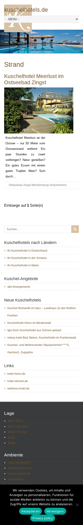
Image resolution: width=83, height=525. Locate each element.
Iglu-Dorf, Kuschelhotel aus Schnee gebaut (34, 330)
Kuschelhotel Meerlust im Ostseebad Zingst (34, 79)
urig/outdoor (16, 479)
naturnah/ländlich (19, 462)
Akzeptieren (30, 511)
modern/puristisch (20, 468)
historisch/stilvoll (19, 473)
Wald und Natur (18, 426)
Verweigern (55, 511)
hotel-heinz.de (16, 373)
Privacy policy (43, 518)
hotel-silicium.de (17, 381)
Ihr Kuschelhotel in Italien (23, 265)
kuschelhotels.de (26, 10)
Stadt (11, 437)
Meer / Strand (17, 432)
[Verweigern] (77, 504)
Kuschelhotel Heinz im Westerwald (29, 323)
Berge (12, 443)
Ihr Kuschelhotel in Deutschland (27, 250)
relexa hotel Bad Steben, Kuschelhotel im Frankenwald (41, 337)
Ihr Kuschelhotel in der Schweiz (27, 258)
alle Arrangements (18, 286)
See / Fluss (15, 421)
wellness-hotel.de (18, 388)
